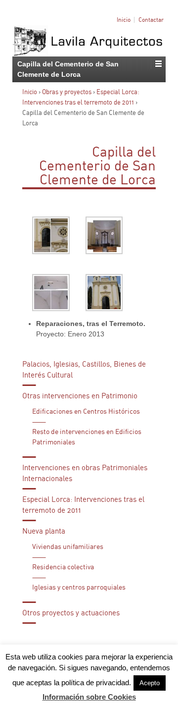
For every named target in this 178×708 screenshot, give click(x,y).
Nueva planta (43, 531)
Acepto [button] (149, 683)
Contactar (151, 20)
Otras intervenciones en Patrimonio (79, 396)
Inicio (124, 20)
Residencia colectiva (63, 567)
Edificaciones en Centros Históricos (86, 411)
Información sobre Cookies (89, 697)
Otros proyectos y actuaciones (71, 613)
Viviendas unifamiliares (67, 547)
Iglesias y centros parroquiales (79, 587)
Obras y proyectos (66, 92)
